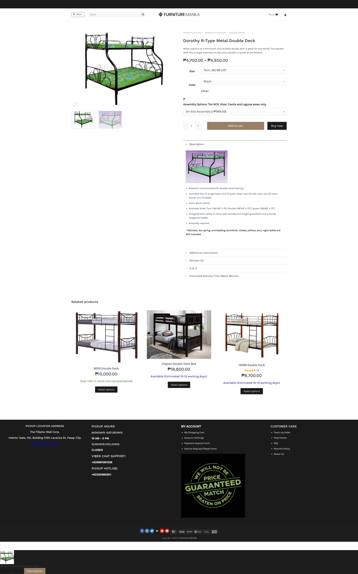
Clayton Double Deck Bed (179, 364)
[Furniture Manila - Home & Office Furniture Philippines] (179, 15)
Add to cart (235, 126)
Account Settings (194, 437)
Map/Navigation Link (45, 443)
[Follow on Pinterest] (162, 531)
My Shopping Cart (194, 432)
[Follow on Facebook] (142, 531)
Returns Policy (282, 448)
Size (192, 71)
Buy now (277, 126)
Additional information (203, 252)
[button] (78, 14)
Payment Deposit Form (197, 443)
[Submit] (142, 14)
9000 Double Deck (106, 368)
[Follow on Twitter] (152, 531)
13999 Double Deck (252, 365)
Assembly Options (225, 104)
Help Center (280, 437)
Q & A (193, 268)
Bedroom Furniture (215, 32)
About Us (279, 454)
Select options (106, 389)
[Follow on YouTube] (167, 531)
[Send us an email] (157, 531)
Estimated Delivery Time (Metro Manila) (214, 276)
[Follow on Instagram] (147, 531)
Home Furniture (192, 32)
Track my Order (282, 432)
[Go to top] (3, 545)
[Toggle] (186, 144)
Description (196, 144)
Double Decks (237, 32)
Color (192, 85)
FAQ (276, 443)
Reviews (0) (196, 260)
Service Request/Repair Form (200, 448)
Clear (205, 91)
